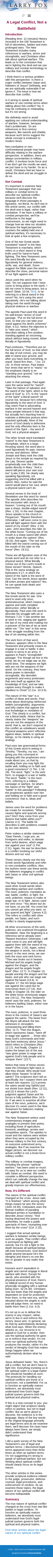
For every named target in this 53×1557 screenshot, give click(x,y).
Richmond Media (34, 1553)
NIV (33, 291)
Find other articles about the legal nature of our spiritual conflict (25, 1531)
